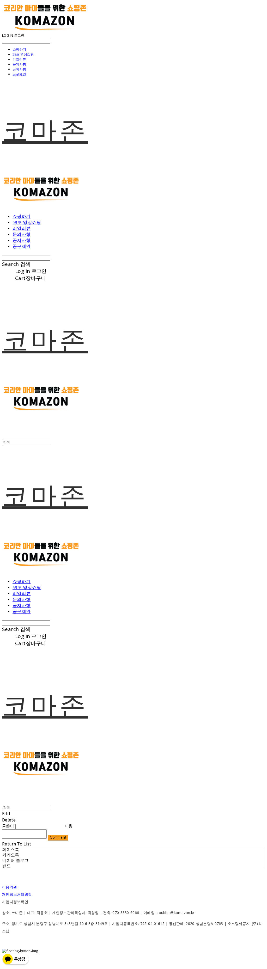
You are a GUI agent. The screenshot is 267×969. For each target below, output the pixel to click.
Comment (58, 837)
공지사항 (19, 69)
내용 (69, 826)
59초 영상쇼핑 (23, 54)
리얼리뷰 (19, 59)
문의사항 (19, 64)
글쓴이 (8, 826)
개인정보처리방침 (17, 894)
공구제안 (19, 74)
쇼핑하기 (19, 49)
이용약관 (9, 887)
